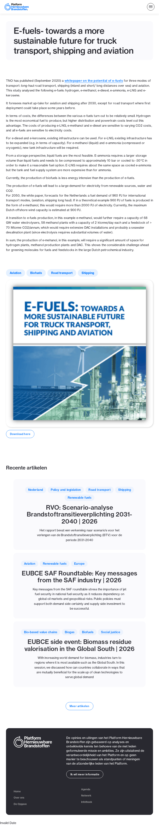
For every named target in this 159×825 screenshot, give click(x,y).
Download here (20, 434)
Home (17, 791)
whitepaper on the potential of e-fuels (94, 81)
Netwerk (86, 795)
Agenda (85, 789)
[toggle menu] (151, 7)
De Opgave (20, 804)
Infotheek (86, 801)
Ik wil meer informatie (85, 774)
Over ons (19, 797)
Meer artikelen (79, 706)
